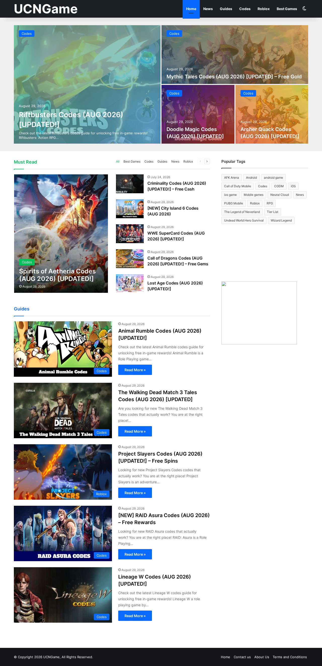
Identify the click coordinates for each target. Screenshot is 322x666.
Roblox (264, 9)
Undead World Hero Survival (244, 220)
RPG (270, 203)
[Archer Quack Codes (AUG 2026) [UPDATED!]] (271, 114)
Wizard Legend (281, 220)
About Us (261, 657)
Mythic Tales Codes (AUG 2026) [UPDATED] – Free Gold (234, 77)
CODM (279, 186)
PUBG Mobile (233, 203)
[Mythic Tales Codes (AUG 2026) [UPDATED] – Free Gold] (235, 54)
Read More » (135, 370)
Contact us (242, 657)
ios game (230, 195)
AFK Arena (231, 177)
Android (251, 177)
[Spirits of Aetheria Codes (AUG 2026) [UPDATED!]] (61, 233)
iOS (293, 186)
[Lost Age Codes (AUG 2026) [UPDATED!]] (130, 283)
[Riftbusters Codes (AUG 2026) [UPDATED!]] (87, 84)
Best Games (287, 9)
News (208, 9)
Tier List (272, 212)
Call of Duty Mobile (237, 186)
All (117, 161)
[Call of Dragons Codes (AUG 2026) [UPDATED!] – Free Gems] (130, 258)
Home (191, 9)
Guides (226, 9)
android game (273, 177)
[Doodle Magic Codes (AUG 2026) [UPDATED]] (198, 114)
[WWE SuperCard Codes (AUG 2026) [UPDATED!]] (130, 233)
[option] (161, 84)
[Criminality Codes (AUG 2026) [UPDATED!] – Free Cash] (130, 183)
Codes (245, 9)
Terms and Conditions (290, 657)
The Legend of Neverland (242, 212)
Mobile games (253, 195)
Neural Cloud (279, 195)
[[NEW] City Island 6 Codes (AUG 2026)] (130, 208)
